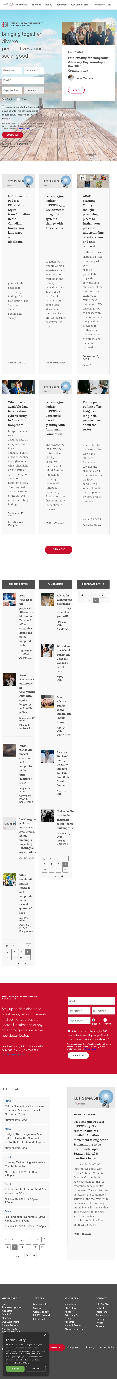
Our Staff (6, 1314)
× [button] (44, 1335)
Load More (58, 549)
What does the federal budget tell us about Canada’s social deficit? (63, 659)
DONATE (55, 1348)
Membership (40, 1304)
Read (76, 90)
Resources (71, 1298)
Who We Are (20, 4)
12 (22, 958)
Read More (24, 1363)
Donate (100, 1326)
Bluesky (100, 1319)
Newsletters (71, 1304)
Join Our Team (103, 1304)
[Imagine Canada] (7, 6)
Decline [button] (36, 1368)
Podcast (69, 1311)
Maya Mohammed (86, 78)
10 (8, 958)
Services (36, 4)
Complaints (73, 1347)
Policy (48, 4)
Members (99, 4)
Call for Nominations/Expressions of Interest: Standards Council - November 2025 (24, 1110)
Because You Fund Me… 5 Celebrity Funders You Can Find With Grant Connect (63, 769)
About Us (7, 1311)
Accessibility (107, 1347)
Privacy (90, 1347)
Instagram (101, 1311)
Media (99, 1322)
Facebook (101, 1315)
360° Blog (70, 1308)
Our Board (7, 1318)
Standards (38, 1308)
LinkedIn (100, 1308)
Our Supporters (10, 1321)
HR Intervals (39, 1319)
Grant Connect (41, 1311)
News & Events (73, 1325)
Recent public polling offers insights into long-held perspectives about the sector (92, 415)
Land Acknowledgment (11, 1305)
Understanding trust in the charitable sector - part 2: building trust (66, 819)
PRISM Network (41, 1315)
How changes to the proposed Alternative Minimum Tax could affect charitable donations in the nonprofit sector (26, 620)
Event (8, 1157)
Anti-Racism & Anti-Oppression (11, 1330)
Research (61, 4)
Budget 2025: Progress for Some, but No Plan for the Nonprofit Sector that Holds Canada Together (25, 1138)
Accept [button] (15, 1368)
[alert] (26, 1354)
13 (29, 958)
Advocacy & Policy (71, 1316)
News (8, 1100)
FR (109, 4)
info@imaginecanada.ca (11, 146)
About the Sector (80, 4)
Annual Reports (10, 1325)
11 (15, 958)
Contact (101, 1298)
